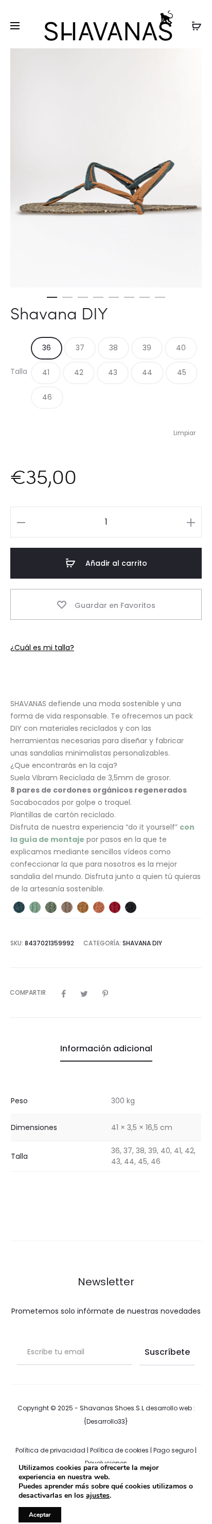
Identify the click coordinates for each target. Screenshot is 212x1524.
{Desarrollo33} (106, 1421)
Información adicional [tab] (106, 1048)
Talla (18, 371)
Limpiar (184, 433)
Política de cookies (119, 1450)
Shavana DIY (142, 943)
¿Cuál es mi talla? (42, 647)
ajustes (98, 1495)
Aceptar (40, 1515)
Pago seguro (173, 1450)
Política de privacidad (50, 1450)
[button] (52, 295)
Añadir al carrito (115, 563)
